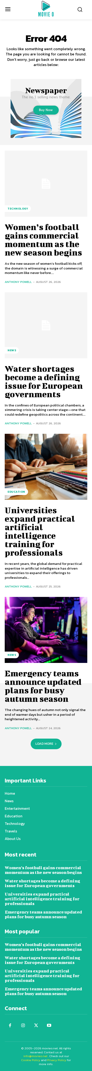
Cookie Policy (30, 1060)
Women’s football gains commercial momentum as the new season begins (43, 239)
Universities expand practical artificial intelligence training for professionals (40, 531)
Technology (18, 209)
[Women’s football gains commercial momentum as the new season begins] (46, 184)
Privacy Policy (56, 1060)
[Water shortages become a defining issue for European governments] (46, 325)
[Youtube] (49, 1025)
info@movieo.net (35, 1056)
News (12, 350)
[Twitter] (36, 1025)
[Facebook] (10, 1025)
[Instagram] (23, 1025)
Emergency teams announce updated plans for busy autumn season (43, 685)
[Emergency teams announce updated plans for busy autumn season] (46, 630)
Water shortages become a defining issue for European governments (44, 381)
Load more (44, 743)
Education (16, 492)
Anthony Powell (18, 282)
